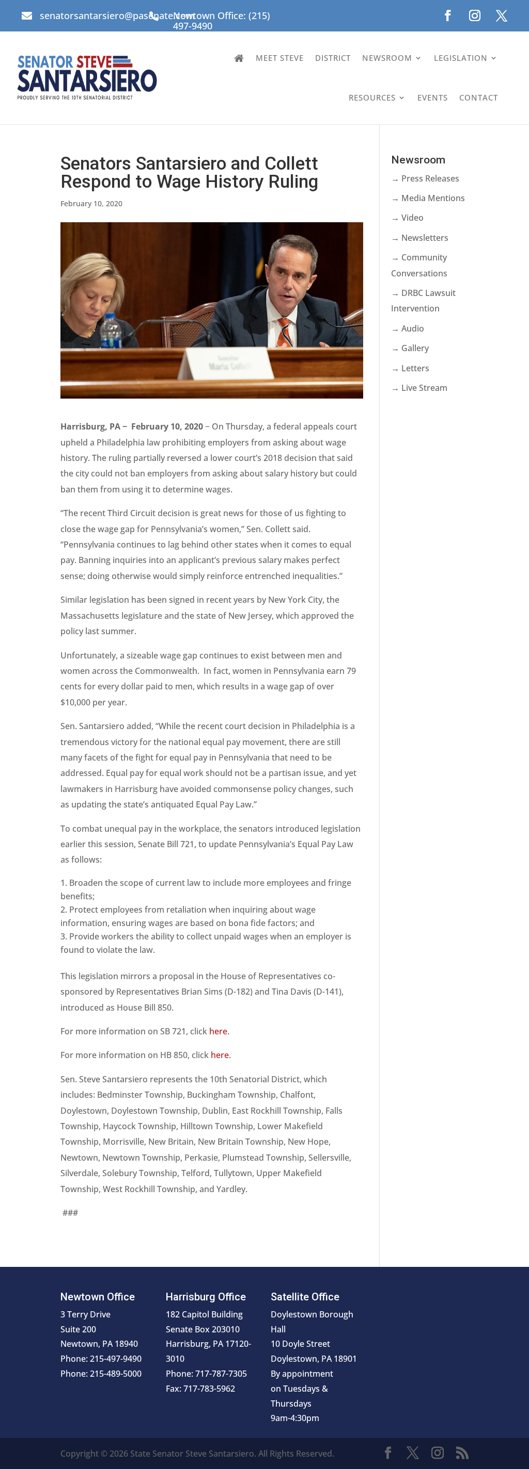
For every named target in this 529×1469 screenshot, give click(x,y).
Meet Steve (280, 58)
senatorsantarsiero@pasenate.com (117, 15)
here (218, 1031)
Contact (478, 97)
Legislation (461, 58)
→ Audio (407, 328)
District (333, 58)
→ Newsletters (419, 237)
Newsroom (387, 58)
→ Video (407, 217)
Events (432, 97)
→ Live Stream (419, 387)
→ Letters (410, 368)
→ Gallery (410, 348)
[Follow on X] (501, 15)
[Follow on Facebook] (448, 15)
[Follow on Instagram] (474, 15)
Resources (372, 97)
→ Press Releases (425, 178)
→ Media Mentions (428, 198)
